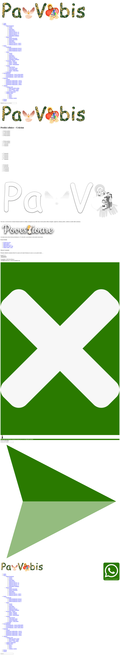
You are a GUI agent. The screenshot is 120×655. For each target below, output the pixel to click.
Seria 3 (10, 96)
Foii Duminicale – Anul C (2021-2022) (14, 77)
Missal (4, 24)
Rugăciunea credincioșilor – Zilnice (14, 84)
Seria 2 (10, 95)
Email (2, 255)
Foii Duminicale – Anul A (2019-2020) (14, 74)
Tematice (8, 65)
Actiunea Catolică (13, 98)
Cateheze (5, 85)
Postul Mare (11, 29)
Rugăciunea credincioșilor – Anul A (14, 80)
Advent (10, 27)
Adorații (8, 79)
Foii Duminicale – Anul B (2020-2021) (14, 75)
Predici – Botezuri (13, 62)
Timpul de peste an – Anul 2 (15, 44)
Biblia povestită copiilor (14, 88)
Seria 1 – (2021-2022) (14, 90)
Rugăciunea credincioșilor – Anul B (14, 81)
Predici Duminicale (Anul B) (15, 49)
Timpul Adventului (13, 38)
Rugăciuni (5, 78)
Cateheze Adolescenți (11, 91)
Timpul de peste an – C (14, 34)
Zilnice (7, 52)
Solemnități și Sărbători (14, 35)
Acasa (4, 23)
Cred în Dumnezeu (13, 69)
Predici (4, 45)
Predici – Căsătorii (13, 63)
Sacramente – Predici (10, 60)
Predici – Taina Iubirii (13, 70)
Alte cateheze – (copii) (14, 89)
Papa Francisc (12, 67)
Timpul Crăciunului (13, 39)
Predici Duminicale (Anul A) (15, 48)
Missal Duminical (10, 25)
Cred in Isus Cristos (13, 68)
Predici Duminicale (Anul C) (15, 50)
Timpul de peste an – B (14, 33)
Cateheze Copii (9, 86)
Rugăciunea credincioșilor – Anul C (14, 83)
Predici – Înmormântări (14, 64)
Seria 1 (10, 94)
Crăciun (10, 28)
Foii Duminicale (6, 73)
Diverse (5, 99)
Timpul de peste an (13, 58)
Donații (5, 100)
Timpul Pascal (12, 30)
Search (2, 103)
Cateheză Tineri (9, 93)
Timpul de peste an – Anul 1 (15, 43)
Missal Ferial (9, 37)
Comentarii (8, 72)
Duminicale (8, 47)
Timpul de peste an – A (14, 32)
